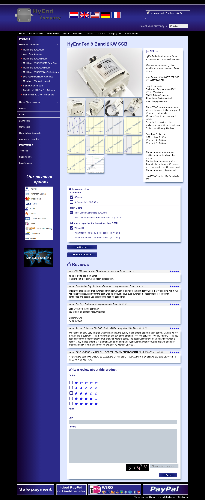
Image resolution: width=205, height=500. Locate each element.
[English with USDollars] (94, 14)
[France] (116, 14)
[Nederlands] (73, 14)
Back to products (83, 254)
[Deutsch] (105, 14)
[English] (84, 14)
